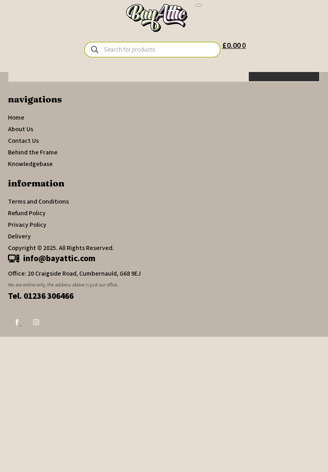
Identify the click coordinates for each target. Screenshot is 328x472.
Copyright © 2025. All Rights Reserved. (61, 248)
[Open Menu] (199, 5)
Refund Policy (27, 213)
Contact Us (23, 140)
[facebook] (17, 323)
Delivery (19, 236)
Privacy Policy (27, 224)
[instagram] (36, 323)
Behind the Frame (33, 152)
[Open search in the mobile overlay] (152, 49)
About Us (20, 129)
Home (16, 117)
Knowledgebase (30, 164)
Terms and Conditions (38, 201)
